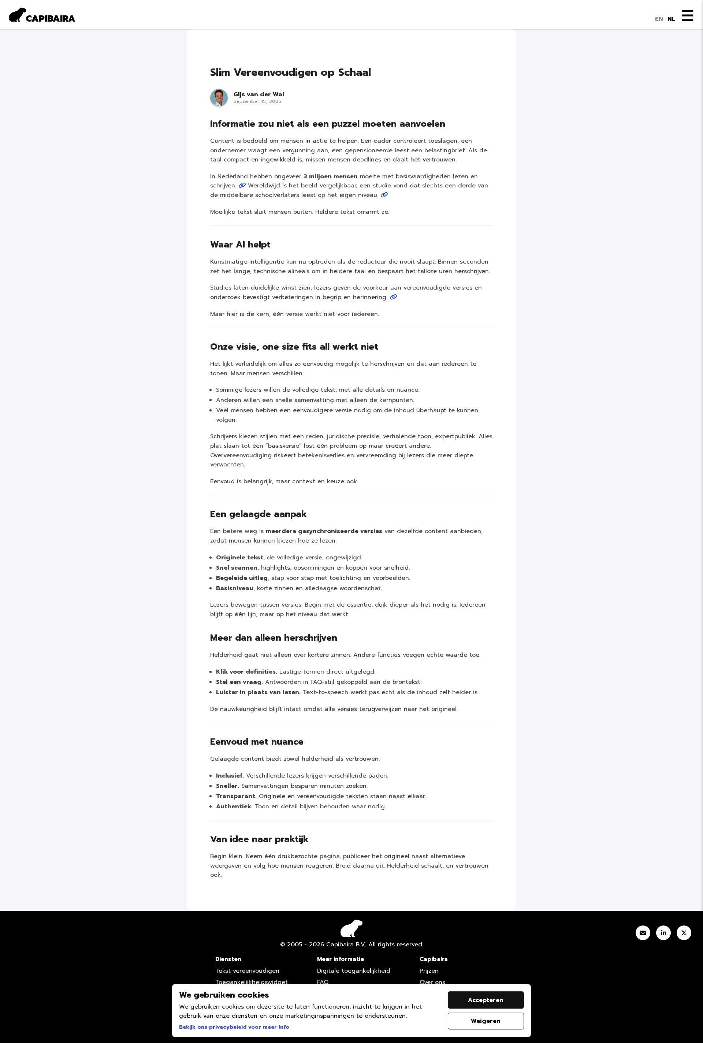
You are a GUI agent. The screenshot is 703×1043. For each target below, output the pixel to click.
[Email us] (643, 934)
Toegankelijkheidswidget (251, 982)
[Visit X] (684, 934)
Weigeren (486, 1021)
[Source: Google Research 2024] (393, 297)
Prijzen (429, 970)
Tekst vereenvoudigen (247, 970)
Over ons (432, 982)
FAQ (322, 982)
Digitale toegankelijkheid (353, 970)
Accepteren (485, 1000)
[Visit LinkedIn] (663, 934)
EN (659, 19)
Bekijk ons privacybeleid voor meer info (234, 1027)
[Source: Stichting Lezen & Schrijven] (242, 185)
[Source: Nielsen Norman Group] (384, 195)
